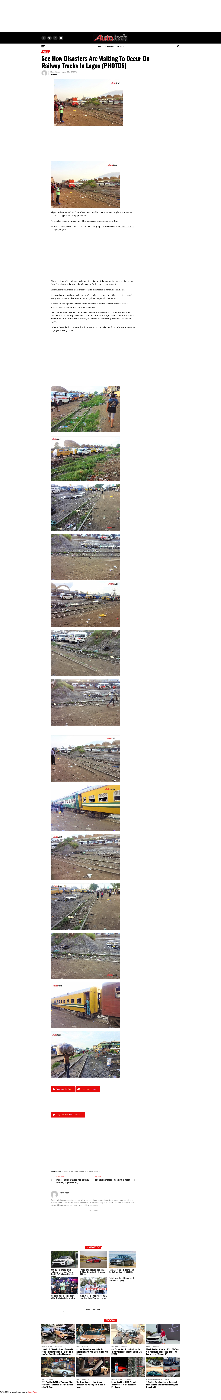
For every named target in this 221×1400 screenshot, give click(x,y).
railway (83, 1171)
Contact (119, 46)
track (90, 1171)
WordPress (32, 1392)
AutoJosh (54, 74)
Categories (109, 46)
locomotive (100, 284)
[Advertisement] (110, 16)
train (97, 1171)
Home (100, 46)
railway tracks (127, 226)
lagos (67, 1171)
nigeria (75, 1171)
